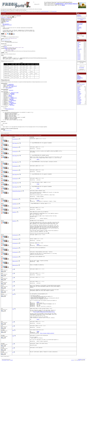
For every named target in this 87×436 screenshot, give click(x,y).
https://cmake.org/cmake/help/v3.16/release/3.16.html (44, 311)
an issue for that (54, 11)
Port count (78, 86)
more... (78, 37)
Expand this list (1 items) (8, 130)
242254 (38, 319)
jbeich (13, 330)
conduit (78, 50)
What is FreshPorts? (80, 23)
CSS (82, 359)
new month (79, 103)
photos (63, 5)
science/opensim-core (9, 108)
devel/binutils (8, 87)
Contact (78, 30)
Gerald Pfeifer (14, 203)
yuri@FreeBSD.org (8, 18)
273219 (38, 188)
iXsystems (83, 18)
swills (13, 294)
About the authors (79, 24)
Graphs (78, 83)
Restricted (78, 92)
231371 (38, 302)
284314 (38, 159)
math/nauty (11, 99)
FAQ (78, 26)
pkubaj (13, 335)
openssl (78, 51)
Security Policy (79, 27)
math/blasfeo (11, 84)
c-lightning (78, 42)
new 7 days (79, 101)
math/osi (10, 101)
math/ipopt (11, 98)
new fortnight (79, 102)
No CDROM (79, 93)
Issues (78, 25)
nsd (77, 47)
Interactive (78, 98)
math (4, 17)
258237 (38, 244)
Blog (78, 29)
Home (78, 75)
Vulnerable (78, 94)
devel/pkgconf (14, 86)
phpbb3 (78, 46)
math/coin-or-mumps (15, 92)
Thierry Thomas (14, 143)
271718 (38, 200)
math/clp (10, 96)
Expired (78, 95)
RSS (84, 359)
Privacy (78, 28)
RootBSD (81, 19)
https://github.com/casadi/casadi (7, 24)
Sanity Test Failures (80, 77)
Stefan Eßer (14, 212)
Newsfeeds (78, 78)
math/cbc (12, 94)
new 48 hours (79, 100)
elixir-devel (79, 44)
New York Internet (79, 18)
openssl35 (78, 56)
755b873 (7, 21)
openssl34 (78, 55)
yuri (13, 269)
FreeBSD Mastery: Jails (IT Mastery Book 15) (66, 3)
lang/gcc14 (11, 90)
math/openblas (13, 100)
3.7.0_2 (2, 17)
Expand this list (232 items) (6, 39)
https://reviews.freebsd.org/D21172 (47, 333)
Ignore (78, 90)
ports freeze (5, 11)
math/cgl (10, 95)
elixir (78, 43)
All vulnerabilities (81, 67)
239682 (38, 331)
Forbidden (78, 91)
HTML (80, 359)
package (6, 48)
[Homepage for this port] (2, 34)
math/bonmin (12, 93)
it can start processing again (44, 11)
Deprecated (79, 89)
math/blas (11, 104)
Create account (79, 15)
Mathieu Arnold (14, 261)
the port (5, 46)
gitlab (78, 45)
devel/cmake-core (10, 85)
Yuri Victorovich (14, 147)
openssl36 (78, 59)
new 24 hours (79, 99)
